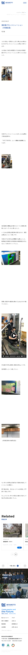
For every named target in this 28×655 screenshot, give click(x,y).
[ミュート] (22, 356)
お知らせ (14, 620)
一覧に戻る (12, 565)
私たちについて (5, 617)
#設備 (3, 31)
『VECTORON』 (7, 140)
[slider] (12, 356)
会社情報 (4, 627)
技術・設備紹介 (5, 620)
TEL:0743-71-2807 (6, 640)
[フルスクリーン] (24, 356)
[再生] (3, 356)
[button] (14, 335)
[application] (14, 336)
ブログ (13, 617)
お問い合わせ (15, 627)
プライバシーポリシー (7, 630)
